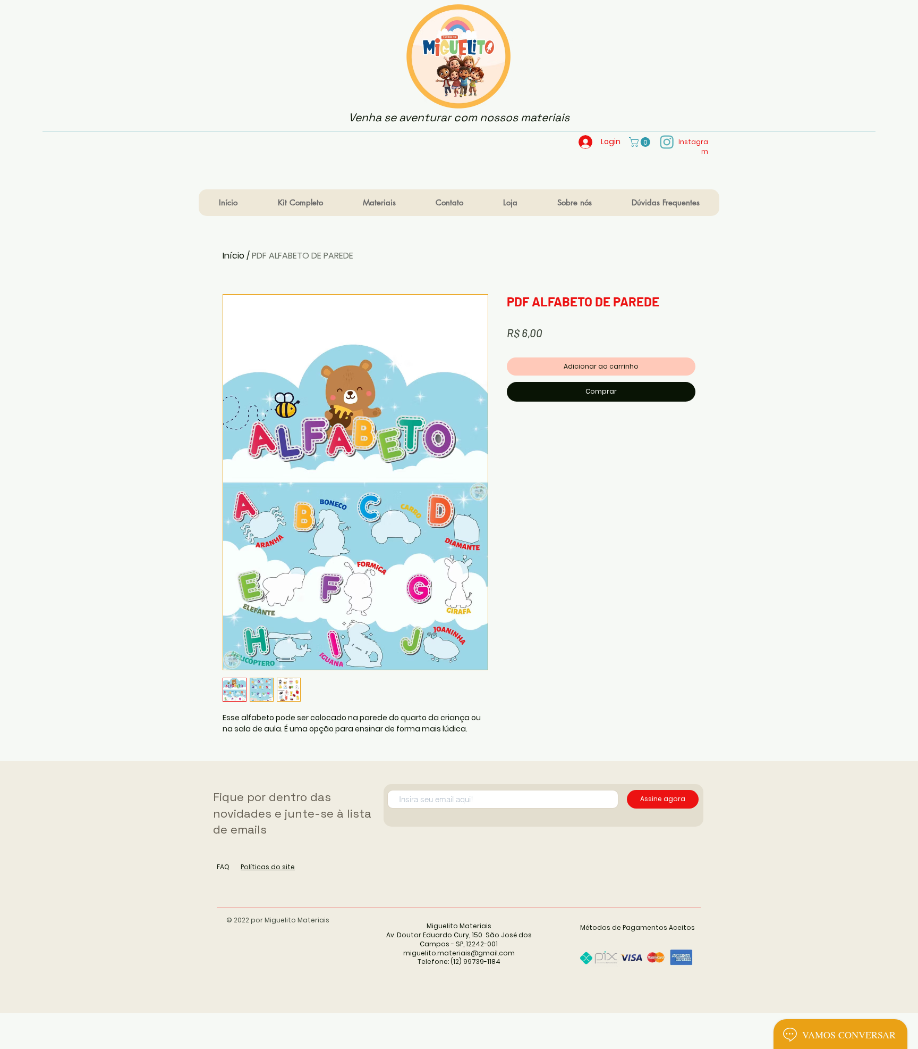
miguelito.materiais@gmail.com (459, 953)
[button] (640, 142)
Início (233, 255)
